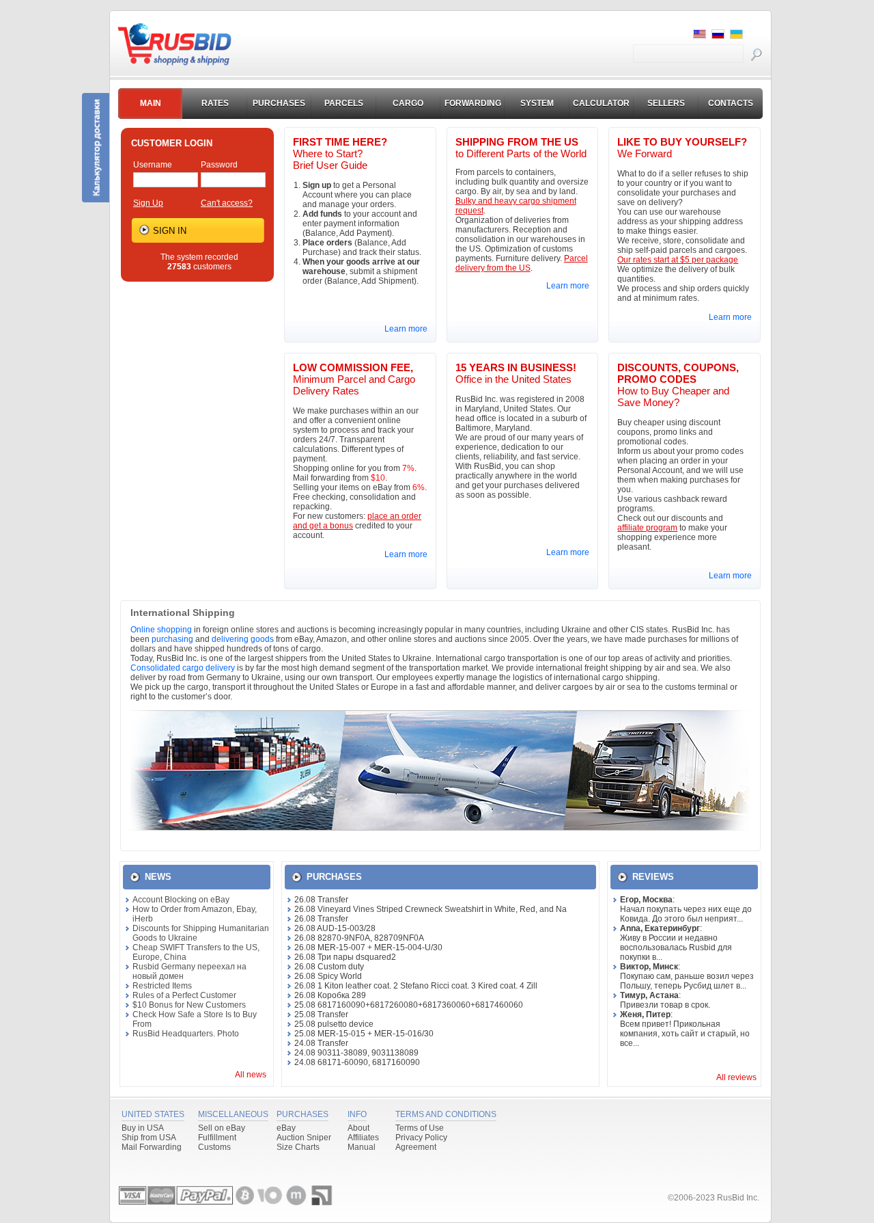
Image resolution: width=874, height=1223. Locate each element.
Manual (362, 1147)
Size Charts (298, 1147)
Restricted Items (162, 986)
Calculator (601, 103)
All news (250, 1074)
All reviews (736, 1077)
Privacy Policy (421, 1137)
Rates (215, 103)
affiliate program (647, 528)
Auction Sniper (304, 1137)
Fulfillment (217, 1137)
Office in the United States (515, 373)
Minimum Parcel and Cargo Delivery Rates (354, 379)
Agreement (415, 1147)
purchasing (172, 639)
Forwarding (473, 103)
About (358, 1128)
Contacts (730, 103)
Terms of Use (419, 1128)
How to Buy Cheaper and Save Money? (678, 385)
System (537, 103)
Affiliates (363, 1137)
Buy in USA (143, 1128)
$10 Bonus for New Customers (189, 1005)
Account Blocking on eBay (180, 899)
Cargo (408, 103)
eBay (286, 1128)
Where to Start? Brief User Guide (340, 153)
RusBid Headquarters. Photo (185, 1033)
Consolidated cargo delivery (182, 668)
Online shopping (161, 629)
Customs (214, 1147)
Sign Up (148, 203)
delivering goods (243, 639)
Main (150, 103)
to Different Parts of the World (521, 147)
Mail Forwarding (152, 1147)
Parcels (343, 103)
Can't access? (227, 203)
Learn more (405, 329)
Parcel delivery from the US (521, 263)
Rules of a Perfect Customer (184, 995)
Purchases (279, 103)
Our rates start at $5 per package (677, 260)
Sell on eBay (221, 1128)
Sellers (666, 103)
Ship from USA (149, 1137)
